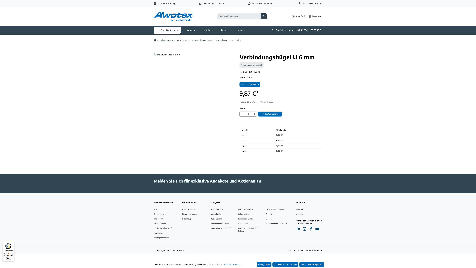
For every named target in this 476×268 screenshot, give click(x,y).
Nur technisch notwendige (285, 264)
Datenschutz (159, 214)
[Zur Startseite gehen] (174, 16)
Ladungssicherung (245, 219)
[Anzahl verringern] (242, 114)
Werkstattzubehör (245, 209)
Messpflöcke (216, 214)
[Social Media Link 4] (317, 229)
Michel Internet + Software (310, 250)
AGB (155, 209)
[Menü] (12, 243)
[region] (195, 80)
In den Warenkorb (270, 114)
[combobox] (239, 16)
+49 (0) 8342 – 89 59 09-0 (308, 30)
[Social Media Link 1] (298, 229)
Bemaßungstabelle (250, 84)
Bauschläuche (216, 219)
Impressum (158, 219)
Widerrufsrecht (160, 223)
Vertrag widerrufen (161, 238)
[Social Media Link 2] (305, 229)
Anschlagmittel (217, 209)
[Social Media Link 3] (311, 229)
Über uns (300, 209)
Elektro (269, 214)
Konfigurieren (264, 264)
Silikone (269, 219)
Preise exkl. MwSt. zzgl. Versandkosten (256, 102)
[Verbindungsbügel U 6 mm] (195, 80)
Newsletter (158, 233)
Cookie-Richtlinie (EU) (163, 228)
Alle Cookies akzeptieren (311, 264)
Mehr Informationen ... (233, 265)
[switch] (8, 258)
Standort (299, 214)
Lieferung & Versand (190, 214)
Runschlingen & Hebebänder (222, 228)
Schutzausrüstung (245, 214)
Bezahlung (186, 219)
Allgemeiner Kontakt (190, 209)
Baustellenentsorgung (220, 223)
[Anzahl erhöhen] (254, 114)
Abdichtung (243, 223)
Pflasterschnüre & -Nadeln (276, 223)
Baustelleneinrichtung (275, 209)
